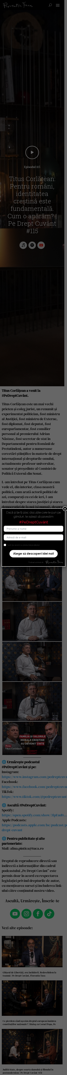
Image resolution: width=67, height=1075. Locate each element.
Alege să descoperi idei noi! (33, 553)
